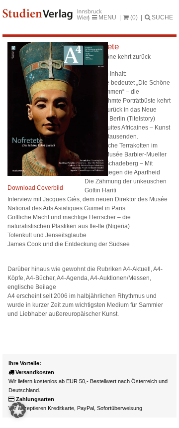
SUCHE (161, 17)
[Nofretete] (57, 173)
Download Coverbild (35, 187)
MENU (106, 17)
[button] (18, 410)
